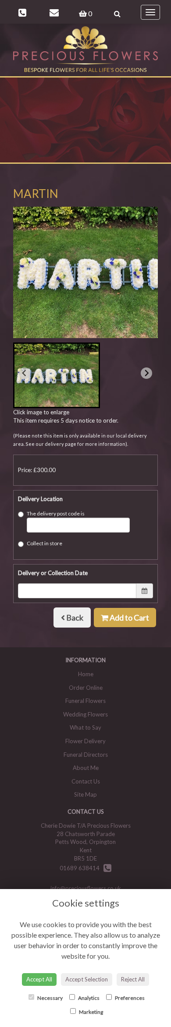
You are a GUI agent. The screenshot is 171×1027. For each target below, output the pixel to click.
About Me (86, 767)
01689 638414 (81, 868)
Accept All (39, 979)
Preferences (129, 998)
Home (85, 674)
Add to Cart (128, 617)
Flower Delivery (85, 741)
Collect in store (44, 543)
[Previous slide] (24, 373)
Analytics (88, 998)
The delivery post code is (56, 513)
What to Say (85, 727)
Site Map (85, 794)
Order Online (86, 687)
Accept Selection (86, 979)
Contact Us (85, 781)
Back (74, 617)
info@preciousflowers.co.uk (85, 888)
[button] (56, 375)
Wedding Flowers (85, 714)
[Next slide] (146, 373)
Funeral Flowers (85, 700)
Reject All (133, 979)
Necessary (49, 998)
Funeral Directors (86, 754)
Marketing (90, 1012)
